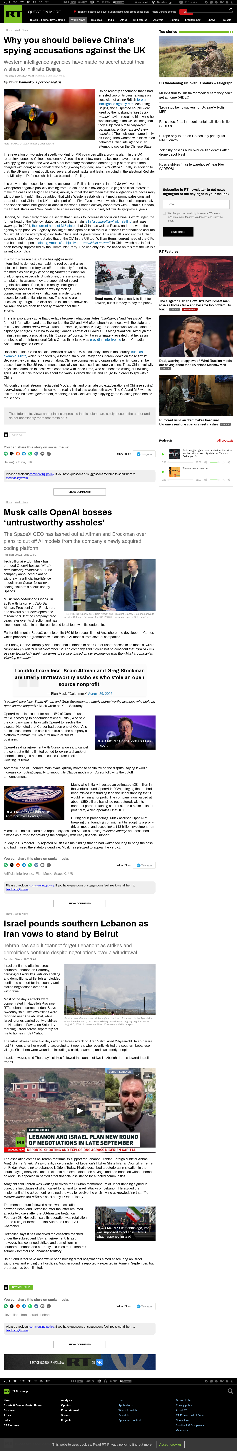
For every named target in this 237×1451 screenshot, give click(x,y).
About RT (181, 1410)
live (186, 12)
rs (41, 1381)
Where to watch (127, 1410)
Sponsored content (129, 1420)
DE (28, 2)
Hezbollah (11, 1315)
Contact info (183, 1420)
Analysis (158, 20)
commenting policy (41, 474)
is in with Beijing (108, 221)
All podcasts (225, 440)
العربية (7, 2)
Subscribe (178, 232)
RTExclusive (21, 1287)
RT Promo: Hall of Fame (190, 1415)
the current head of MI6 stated (54, 226)
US (70, 874)
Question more (44, 12)
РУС (22, 2)
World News (78, 20)
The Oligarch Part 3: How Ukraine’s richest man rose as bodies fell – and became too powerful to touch (195, 305)
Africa (123, 20)
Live (120, 1400)
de (29, 1381)
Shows (211, 20)
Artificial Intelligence (18, 874)
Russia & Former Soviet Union (47, 20)
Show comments (80, 492)
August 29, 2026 (100, 693)
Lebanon (46, 1315)
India (111, 20)
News (7, 1400)
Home (9, 30)
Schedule (123, 1415)
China (20, 462)
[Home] (13, 14)
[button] (79, 1110)
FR (34, 2)
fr (35, 1381)
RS (40, 2)
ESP (15, 2)
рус (22, 1381)
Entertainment (193, 20)
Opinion (174, 20)
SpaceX (60, 874)
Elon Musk (43, 874)
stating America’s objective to (74, 243)
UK (30, 462)
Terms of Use (183, 1400)
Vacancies (182, 1430)
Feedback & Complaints (190, 1425)
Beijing (9, 462)
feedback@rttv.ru (17, 478)
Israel (34, 1315)
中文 (47, 2)
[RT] (70, 2)
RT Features (140, 20)
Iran (24, 1315)
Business (96, 20)
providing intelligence (105, 340)
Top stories (168, 32)
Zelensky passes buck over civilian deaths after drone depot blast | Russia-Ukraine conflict (127, 12)
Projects (226, 20)
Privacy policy (184, 1405)
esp (15, 1381)
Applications (125, 1405)
